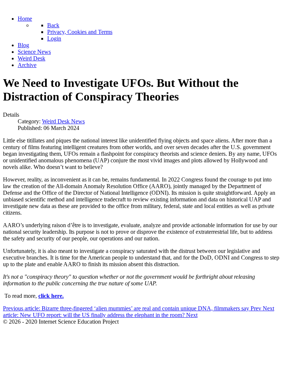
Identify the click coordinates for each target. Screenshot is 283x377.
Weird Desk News (63, 121)
